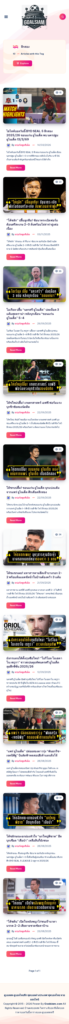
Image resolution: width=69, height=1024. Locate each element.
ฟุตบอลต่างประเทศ (37, 995)
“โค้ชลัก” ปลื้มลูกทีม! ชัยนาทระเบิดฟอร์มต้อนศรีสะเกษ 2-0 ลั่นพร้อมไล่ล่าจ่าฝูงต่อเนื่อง (32, 224)
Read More (17, 168)
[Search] (62, 17)
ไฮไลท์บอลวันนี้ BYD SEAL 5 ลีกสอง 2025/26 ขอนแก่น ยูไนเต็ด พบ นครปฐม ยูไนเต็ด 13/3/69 (32, 135)
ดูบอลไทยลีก (20, 995)
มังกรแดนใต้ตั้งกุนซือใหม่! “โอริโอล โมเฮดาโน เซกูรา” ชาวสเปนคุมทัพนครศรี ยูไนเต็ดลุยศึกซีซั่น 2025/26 (34, 662)
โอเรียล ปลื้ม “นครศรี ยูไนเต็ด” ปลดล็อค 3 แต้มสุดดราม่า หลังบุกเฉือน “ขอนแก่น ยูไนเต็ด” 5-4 (32, 314)
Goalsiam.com (53, 1003)
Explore (24, 63)
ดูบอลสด (8, 995)
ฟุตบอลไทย (54, 995)
